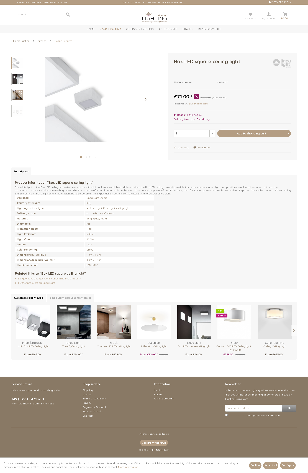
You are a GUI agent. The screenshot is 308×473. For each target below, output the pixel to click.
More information (128, 467)
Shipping (88, 390)
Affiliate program (164, 398)
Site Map (88, 415)
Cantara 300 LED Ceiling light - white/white (234, 348)
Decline (255, 465)
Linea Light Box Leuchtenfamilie (70, 297)
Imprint (158, 390)
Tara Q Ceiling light (73, 346)
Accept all (271, 465)
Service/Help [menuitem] (280, 2)
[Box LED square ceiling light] (194, 322)
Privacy (87, 402)
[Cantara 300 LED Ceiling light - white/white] (234, 322)
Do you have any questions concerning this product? (49, 278)
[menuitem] (44, 14)
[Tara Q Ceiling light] (73, 322)
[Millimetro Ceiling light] (154, 322)
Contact (87, 394)
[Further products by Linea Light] (282, 65)
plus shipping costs (198, 103)
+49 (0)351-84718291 (27, 399)
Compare (183, 147)
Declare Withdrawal (154, 442)
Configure (288, 465)
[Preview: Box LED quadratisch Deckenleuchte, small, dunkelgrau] (17, 63)
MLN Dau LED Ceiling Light (33, 346)
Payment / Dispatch (95, 407)
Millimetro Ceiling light (154, 346)
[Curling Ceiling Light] (274, 322)
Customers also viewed (28, 297)
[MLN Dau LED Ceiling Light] (33, 322)
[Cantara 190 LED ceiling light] (113, 322)
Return (158, 394)
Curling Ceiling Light (274, 346)
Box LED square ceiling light (194, 346)
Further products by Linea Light (36, 282)
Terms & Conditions (94, 398)
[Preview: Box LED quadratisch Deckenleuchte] (17, 79)
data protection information (263, 415)
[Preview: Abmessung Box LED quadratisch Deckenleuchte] (17, 111)
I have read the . (254, 415)
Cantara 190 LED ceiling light (114, 346)
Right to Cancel (92, 411)
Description (21, 171)
